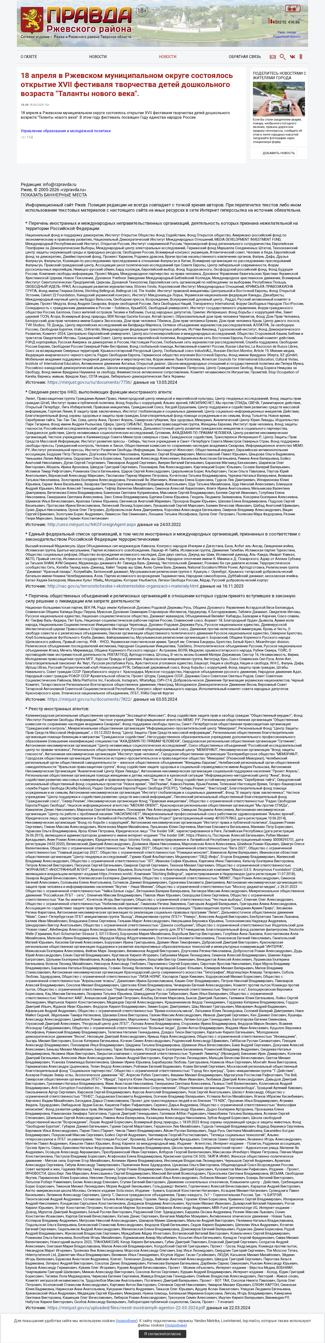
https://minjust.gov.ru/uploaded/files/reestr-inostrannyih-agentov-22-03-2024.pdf (126, 1307)
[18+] (76, 23)
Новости (98, 56)
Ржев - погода (287, 32)
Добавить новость (279, 153)
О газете (29, 56)
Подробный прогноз (286, 36)
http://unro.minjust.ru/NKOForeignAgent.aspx (92, 524)
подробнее (126, 1321)
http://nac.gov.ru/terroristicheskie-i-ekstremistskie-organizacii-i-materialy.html (123, 586)
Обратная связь (245, 56)
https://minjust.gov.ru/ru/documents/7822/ (90, 699)
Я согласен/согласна (162, 1334)
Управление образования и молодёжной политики (66, 131)
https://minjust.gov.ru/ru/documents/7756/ (90, 382)
